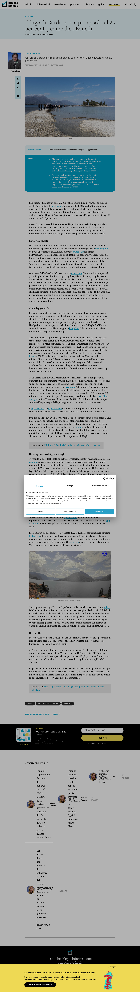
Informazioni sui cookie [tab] (100, 486)
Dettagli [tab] (70, 486)
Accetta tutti (99, 511)
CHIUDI (113, 967)
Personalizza (68, 511)
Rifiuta (40, 511)
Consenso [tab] (39, 486)
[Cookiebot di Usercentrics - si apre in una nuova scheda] (105, 478)
